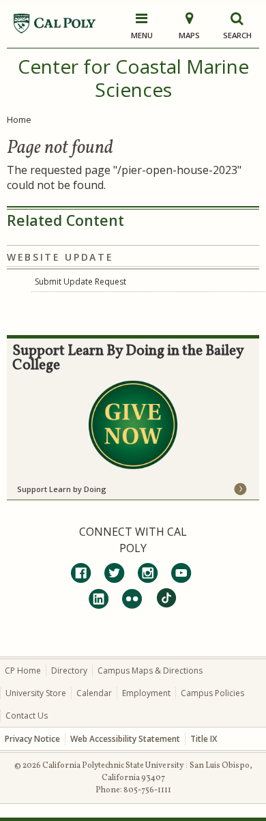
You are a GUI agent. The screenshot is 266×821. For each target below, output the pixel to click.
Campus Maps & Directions (150, 670)
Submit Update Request (80, 281)
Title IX (203, 739)
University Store (35, 693)
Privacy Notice (32, 739)
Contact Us (26, 715)
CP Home (23, 670)
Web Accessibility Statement (125, 739)
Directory (69, 670)
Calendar (94, 693)
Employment (146, 693)
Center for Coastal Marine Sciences (133, 77)
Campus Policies (212, 693)
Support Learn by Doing (61, 489)
